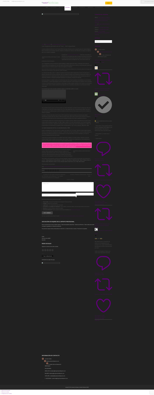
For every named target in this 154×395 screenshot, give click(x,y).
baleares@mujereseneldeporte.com (56, 373)
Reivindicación (60, 166)
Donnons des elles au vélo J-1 (74, 54)
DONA (43, 236)
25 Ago (96, 116)
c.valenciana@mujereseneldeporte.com (59, 378)
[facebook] (43, 250)
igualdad (55, 166)
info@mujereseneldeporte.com (18, 1)
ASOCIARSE (74, 7)
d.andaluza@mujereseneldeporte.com (58, 370)
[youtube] (52, 250)
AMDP (47, 7)
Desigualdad (50, 166)
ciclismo (46, 166)
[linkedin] (48, 250)
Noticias (63, 44)
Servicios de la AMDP (46, 238)
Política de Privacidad (75, 209)
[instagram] (45, 250)
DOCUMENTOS (82, 7)
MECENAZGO (90, 7)
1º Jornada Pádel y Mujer (104, 27)
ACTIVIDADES (53, 7)
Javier (96, 24)
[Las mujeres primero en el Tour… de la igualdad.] (46, 170)
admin (43, 44)
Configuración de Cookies (6, 393)
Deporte (53, 44)
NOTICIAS (61, 7)
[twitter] (50, 250)
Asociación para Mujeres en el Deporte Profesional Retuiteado (102, 90)
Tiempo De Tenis (101, 95)
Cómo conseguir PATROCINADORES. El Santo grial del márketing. (102, 33)
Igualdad (57, 44)
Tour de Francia (67, 166)
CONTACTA (107, 7)
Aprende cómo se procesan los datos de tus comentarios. (72, 216)
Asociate (43, 239)
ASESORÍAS (67, 7)
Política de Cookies (5, 392)
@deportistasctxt (108, 230)
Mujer (61, 44)
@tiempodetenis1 (98, 114)
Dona (108, 3)
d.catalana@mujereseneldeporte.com (57, 375)
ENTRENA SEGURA (99, 7)
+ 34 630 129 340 (5, 1)
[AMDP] (45, 3)
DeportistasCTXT (101, 230)
